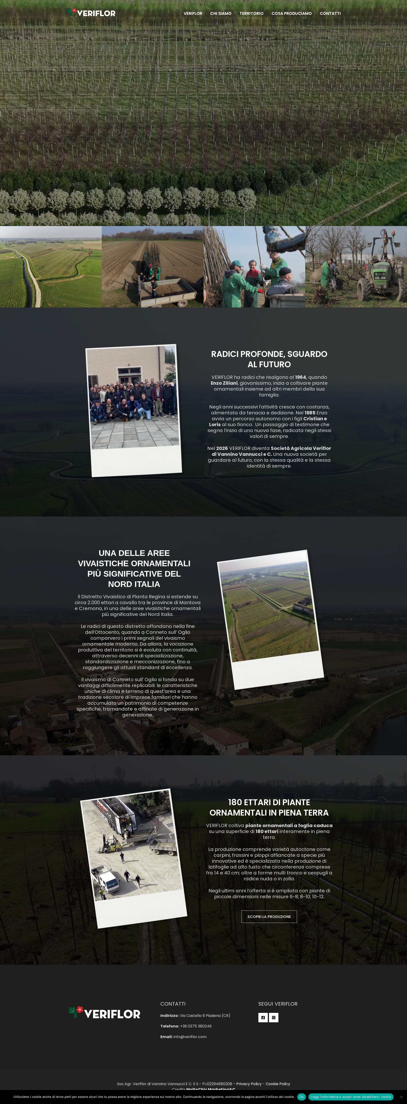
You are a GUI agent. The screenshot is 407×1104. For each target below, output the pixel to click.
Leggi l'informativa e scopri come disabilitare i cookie (351, 1097)
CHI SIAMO (221, 13)
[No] (401, 1097)
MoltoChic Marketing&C (210, 1089)
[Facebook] (263, 1017)
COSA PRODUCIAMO (292, 13)
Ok (302, 1097)
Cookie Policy (278, 1084)
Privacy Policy (249, 1084)
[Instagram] (273, 1017)
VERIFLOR (193, 13)
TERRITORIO (252, 13)
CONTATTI (330, 13)
